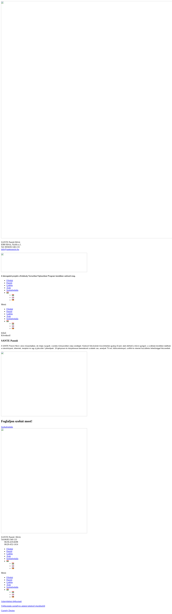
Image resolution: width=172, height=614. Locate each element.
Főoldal (9, 280)
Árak (8, 288)
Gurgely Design (8, 610)
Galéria (9, 285)
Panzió (9, 283)
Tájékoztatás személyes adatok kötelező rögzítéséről (23, 606)
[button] (86, 304)
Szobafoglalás (12, 290)
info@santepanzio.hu (10, 249)
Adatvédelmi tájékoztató (11, 601)
